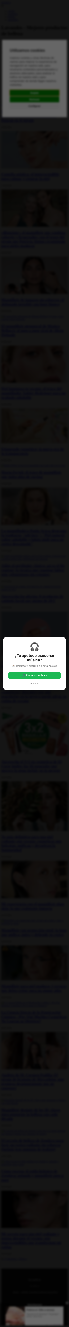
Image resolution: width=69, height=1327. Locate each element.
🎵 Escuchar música (34, 675)
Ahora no (34, 683)
